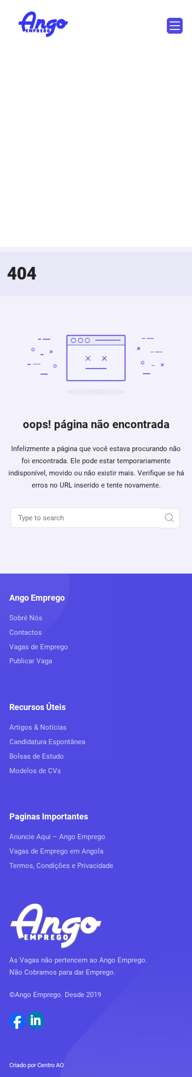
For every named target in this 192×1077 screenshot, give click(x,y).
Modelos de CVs (35, 771)
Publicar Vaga (30, 661)
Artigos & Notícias (38, 727)
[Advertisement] (96, 150)
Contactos (25, 632)
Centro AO (50, 1065)
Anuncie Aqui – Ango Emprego (57, 837)
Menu (175, 26)
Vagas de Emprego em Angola (56, 851)
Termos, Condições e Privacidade (61, 866)
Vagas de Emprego (38, 647)
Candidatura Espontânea (47, 742)
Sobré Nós (25, 618)
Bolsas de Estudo (36, 756)
